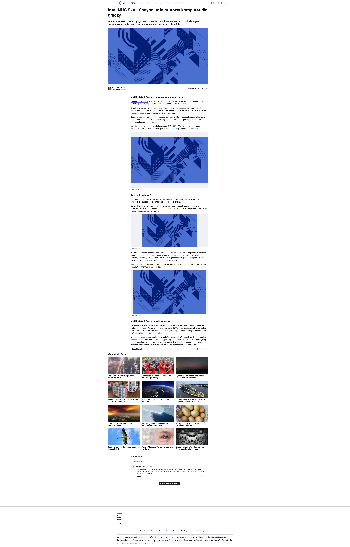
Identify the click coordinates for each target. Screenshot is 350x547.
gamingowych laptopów (188, 108)
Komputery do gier (117, 21)
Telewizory (119, 523)
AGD (118, 521)
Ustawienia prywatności (203, 531)
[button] (217, 3)
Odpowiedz (139, 476)
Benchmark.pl (152, 3)
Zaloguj (225, 3)
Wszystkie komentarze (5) (168, 483)
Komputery (120, 519)
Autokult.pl (180, 3)
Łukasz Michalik (117, 88)
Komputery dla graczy (139, 101)
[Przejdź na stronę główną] (119, 4)
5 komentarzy (194, 88)
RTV (118, 515)
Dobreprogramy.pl (166, 3)
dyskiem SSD (200, 325)
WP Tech (141, 3)
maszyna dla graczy (139, 122)
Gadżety (119, 517)
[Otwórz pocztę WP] (212, 3)
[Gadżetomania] (131, 3)
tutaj (152, 543)
